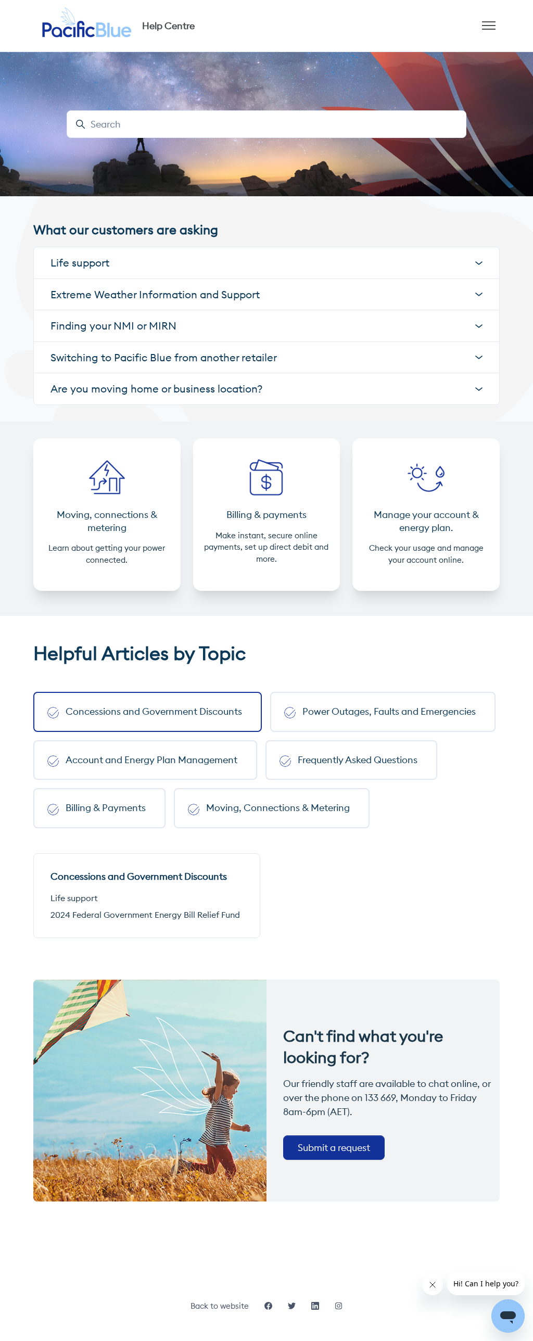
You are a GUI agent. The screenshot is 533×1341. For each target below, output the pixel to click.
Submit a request (334, 1148)
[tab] (147, 712)
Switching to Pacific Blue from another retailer (163, 357)
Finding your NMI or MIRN (113, 325)
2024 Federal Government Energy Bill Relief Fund (145, 914)
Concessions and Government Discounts (138, 876)
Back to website (220, 1306)
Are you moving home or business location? (156, 388)
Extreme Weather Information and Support (155, 294)
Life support (74, 898)
